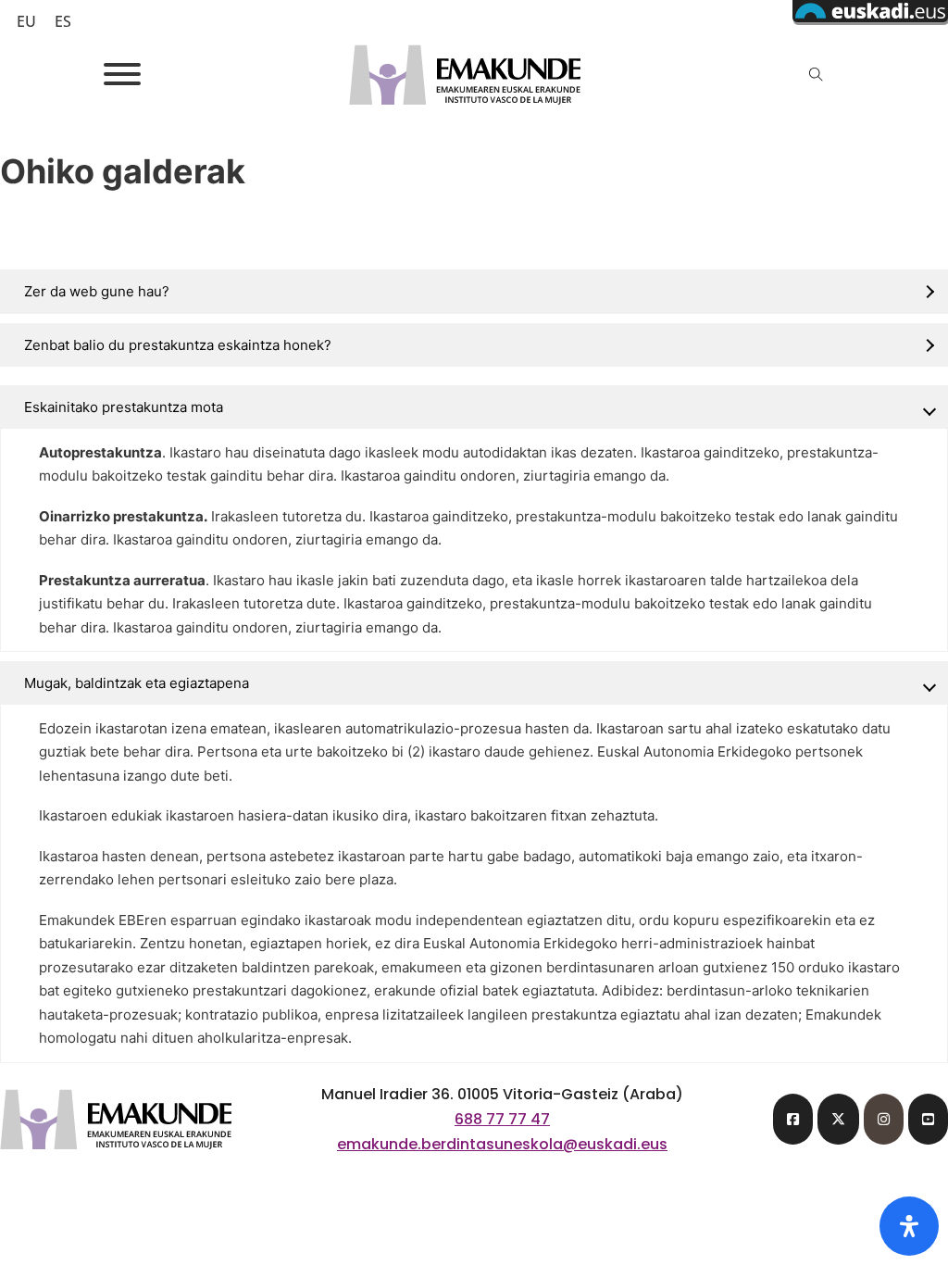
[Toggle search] (816, 74)
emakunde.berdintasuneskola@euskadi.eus (502, 1144)
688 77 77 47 (502, 1119)
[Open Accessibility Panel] (909, 1226)
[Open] (122, 74)
